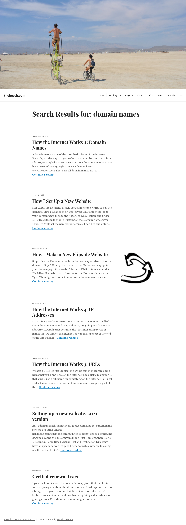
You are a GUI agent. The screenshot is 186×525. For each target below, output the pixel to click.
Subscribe (171, 95)
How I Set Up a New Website (62, 201)
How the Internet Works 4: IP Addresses (62, 312)
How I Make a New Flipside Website (70, 254)
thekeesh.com (14, 95)
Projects (129, 95)
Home (101, 95)
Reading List (115, 95)
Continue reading (42, 174)
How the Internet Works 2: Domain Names (69, 145)
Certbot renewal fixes (55, 476)
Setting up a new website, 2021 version (64, 416)
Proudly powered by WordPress (19, 519)
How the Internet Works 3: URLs (66, 364)
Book (159, 95)
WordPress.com (65, 519)
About (140, 95)
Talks (150, 95)
